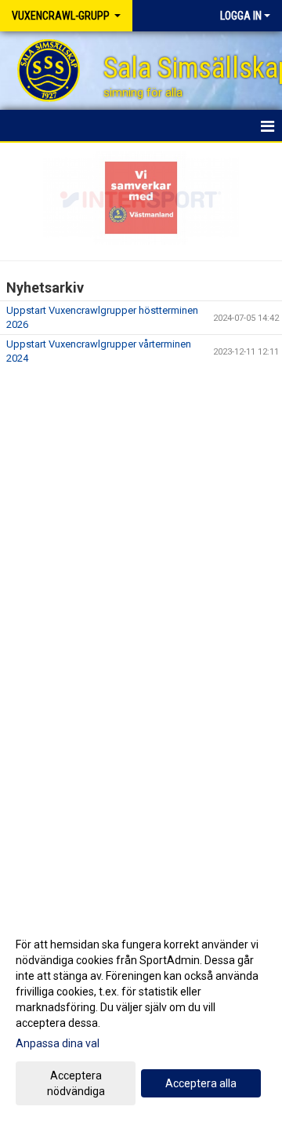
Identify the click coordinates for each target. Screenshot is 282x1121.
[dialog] (141, 1017)
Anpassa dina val (57, 1043)
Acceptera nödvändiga (76, 1083)
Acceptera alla (201, 1083)
